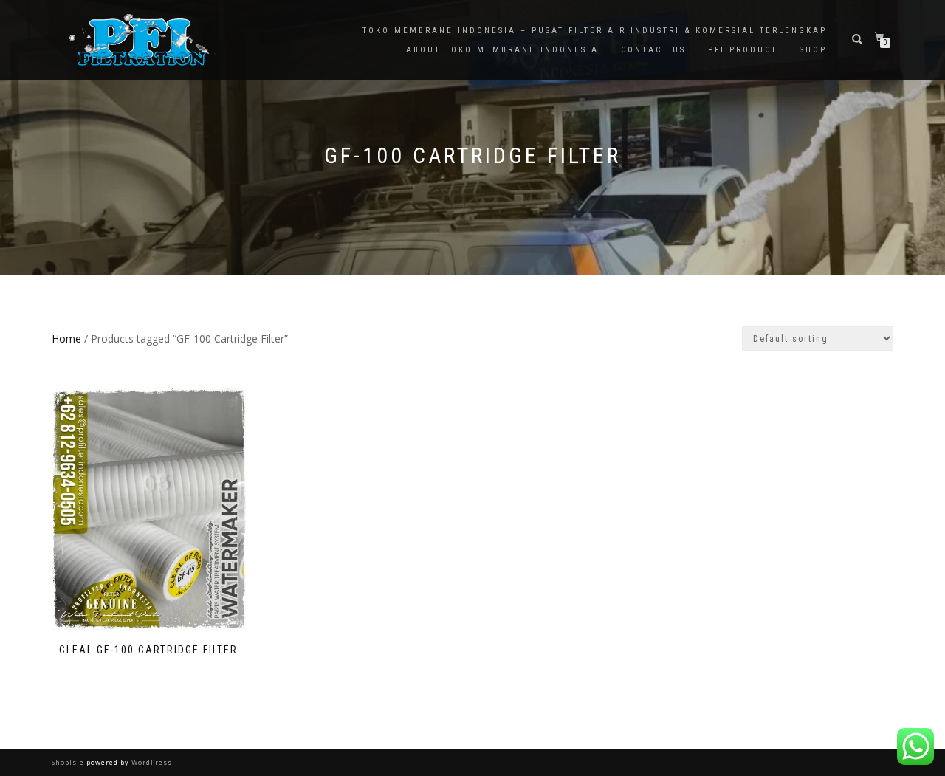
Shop (813, 50)
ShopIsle (69, 762)
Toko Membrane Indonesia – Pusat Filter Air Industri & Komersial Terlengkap (594, 30)
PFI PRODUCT (742, 50)
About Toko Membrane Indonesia (502, 50)
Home (66, 339)
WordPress (150, 762)
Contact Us (653, 50)
